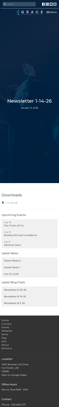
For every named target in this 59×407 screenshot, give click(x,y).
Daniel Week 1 (12, 267)
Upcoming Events (14, 215)
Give (4, 341)
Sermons (7, 348)
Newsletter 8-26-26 (15, 289)
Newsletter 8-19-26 (15, 296)
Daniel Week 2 (12, 260)
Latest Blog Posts (13, 282)
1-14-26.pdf (11, 202)
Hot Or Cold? (11, 274)
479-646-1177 (18, 404)
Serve (5, 334)
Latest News (10, 253)
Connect (6, 323)
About (5, 344)
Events (5, 327)
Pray (4, 337)
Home (5, 320)
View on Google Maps (14, 375)
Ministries (7, 330)
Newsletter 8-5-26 (14, 303)
